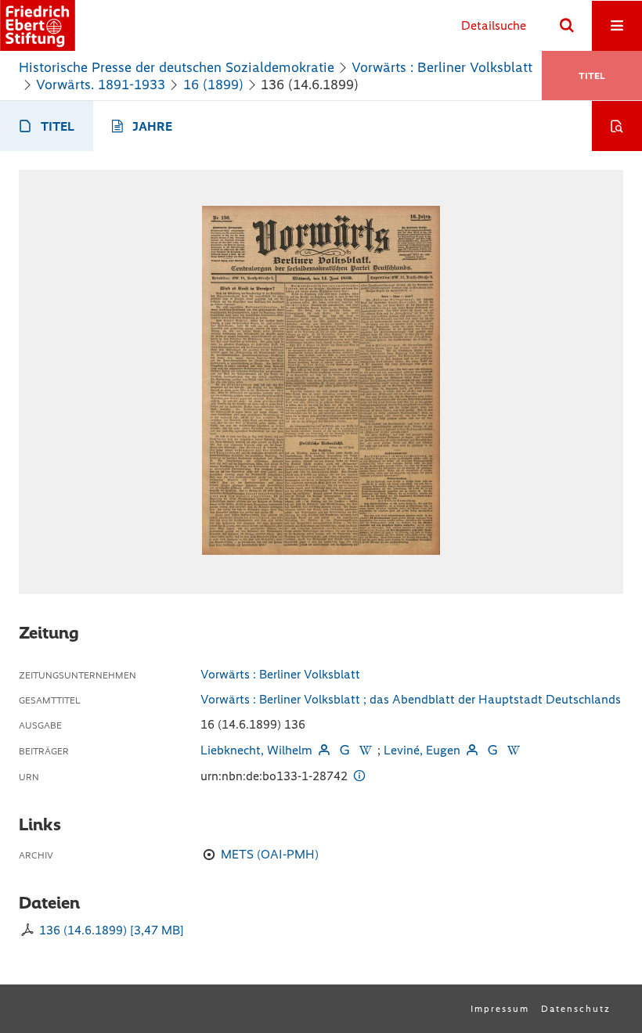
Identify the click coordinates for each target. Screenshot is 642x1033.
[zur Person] (324, 750)
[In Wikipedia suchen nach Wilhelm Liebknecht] (364, 750)
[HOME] (37, 25)
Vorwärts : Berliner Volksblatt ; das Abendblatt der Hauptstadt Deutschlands (410, 699)
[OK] (567, 26)
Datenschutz (576, 1008)
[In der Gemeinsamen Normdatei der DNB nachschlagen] (344, 750)
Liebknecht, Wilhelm (256, 750)
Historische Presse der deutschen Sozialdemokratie (176, 67)
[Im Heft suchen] (617, 126)
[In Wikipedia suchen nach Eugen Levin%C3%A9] (512, 750)
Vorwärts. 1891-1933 (100, 84)
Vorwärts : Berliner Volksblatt (442, 67)
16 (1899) (213, 84)
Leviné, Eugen (422, 750)
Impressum (500, 1008)
